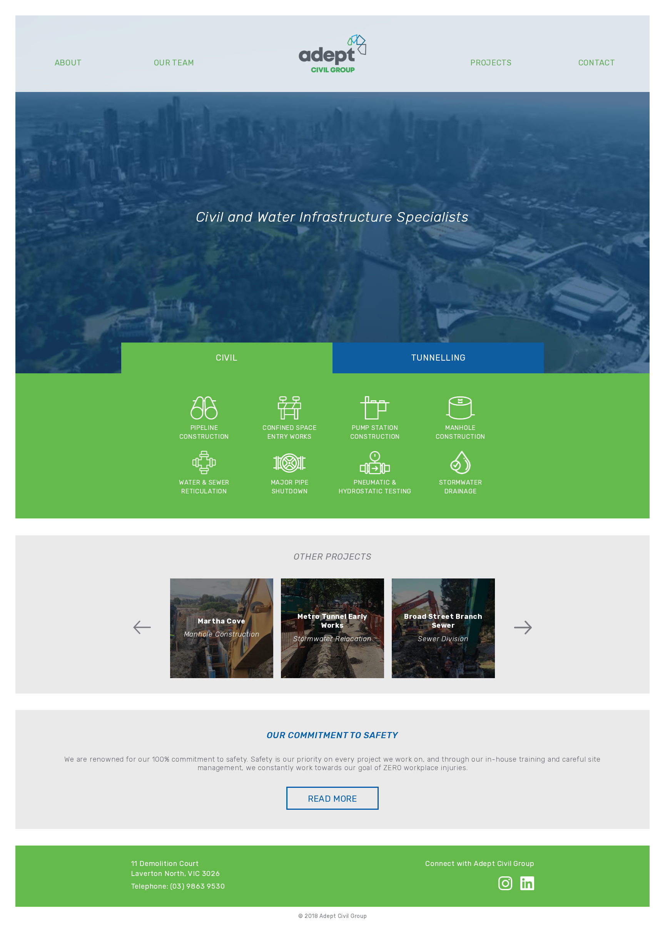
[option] (221, 628)
